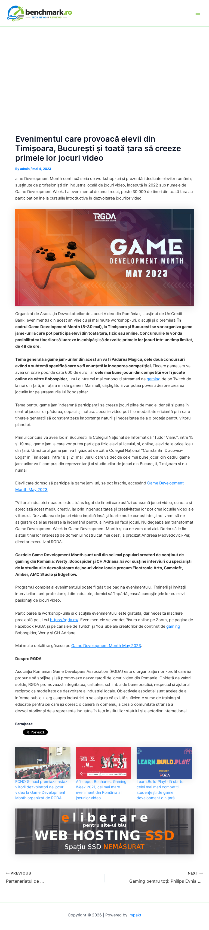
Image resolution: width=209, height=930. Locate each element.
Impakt (134, 915)
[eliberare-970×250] (104, 831)
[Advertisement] (104, 67)
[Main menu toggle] (198, 13)
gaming (154, 379)
